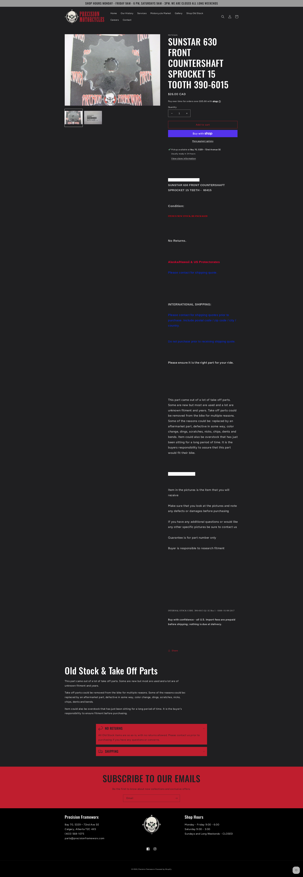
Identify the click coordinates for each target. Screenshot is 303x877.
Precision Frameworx (146, 869)
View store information (183, 158)
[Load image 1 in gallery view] (74, 118)
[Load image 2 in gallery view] (93, 118)
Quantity (172, 107)
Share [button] (175, 650)
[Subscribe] (176, 798)
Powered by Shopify (163, 869)
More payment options (202, 141)
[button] (222, 16)
